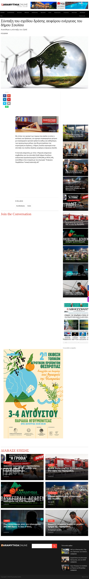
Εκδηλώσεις (35, 12)
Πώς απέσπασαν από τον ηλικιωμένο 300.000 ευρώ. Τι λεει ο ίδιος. (22, 525)
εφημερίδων (73, 347)
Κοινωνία (19, 12)
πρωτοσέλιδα (67, 347)
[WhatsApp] (7, 107)
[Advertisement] (36, 104)
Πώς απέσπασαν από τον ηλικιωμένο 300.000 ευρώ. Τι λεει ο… (76, 275)
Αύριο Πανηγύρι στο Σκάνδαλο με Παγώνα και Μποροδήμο (75, 171)
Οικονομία (74, 12)
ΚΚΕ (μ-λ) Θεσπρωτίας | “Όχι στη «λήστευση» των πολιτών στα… (74, 136)
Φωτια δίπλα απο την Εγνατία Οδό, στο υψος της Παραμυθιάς (75, 223)
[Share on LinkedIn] (4, 99)
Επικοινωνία (82, 15)
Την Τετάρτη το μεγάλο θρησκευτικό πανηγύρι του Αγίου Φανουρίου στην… (75, 188)
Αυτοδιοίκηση (10, 12)
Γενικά (49, 12)
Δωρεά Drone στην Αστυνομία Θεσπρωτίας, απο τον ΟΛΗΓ (75, 154)
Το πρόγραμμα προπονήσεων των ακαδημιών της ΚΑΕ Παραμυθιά (75, 241)
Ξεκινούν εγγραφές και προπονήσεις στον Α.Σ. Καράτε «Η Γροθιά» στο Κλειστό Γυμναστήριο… (21, 468)
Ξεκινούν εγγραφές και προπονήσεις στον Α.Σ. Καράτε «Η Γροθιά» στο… (75, 205)
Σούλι (29, 206)
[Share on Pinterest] (9, 99)
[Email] (9, 103)
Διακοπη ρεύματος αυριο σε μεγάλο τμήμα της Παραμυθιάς (75, 293)
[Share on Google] (9, 95)
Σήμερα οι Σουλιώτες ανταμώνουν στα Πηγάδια (73, 258)
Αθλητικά (27, 12)
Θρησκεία (43, 12)
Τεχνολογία (82, 12)
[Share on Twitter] (4, 103)
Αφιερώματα (57, 12)
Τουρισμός (66, 12)
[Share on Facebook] (4, 95)
